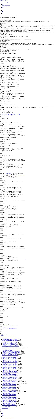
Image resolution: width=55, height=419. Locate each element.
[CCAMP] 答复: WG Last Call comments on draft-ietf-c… (10, 343)
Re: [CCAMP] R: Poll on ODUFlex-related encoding (9, 390)
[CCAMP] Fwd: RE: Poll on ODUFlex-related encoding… (10, 377)
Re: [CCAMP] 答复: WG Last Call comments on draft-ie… (10, 344)
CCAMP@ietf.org (5, 327)
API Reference (8, 5)
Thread (3, 13)
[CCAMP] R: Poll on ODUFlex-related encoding (8, 389)
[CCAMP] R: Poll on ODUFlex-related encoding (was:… (10, 381)
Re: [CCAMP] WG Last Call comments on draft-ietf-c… (9, 356)
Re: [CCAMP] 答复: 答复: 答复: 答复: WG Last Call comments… (11, 352)
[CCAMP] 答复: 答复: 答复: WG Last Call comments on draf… (11, 349)
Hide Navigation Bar (5, 408)
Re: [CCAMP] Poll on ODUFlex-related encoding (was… (10, 371)
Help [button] (2, 4)
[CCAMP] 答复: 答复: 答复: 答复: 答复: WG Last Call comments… (11, 353)
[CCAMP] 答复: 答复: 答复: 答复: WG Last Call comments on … (11, 351)
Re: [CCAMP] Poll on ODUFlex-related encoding (9, 370)
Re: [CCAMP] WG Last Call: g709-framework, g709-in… (10, 342)
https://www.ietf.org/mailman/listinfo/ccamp (10, 325)
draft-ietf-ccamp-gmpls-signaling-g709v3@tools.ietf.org (11, 114)
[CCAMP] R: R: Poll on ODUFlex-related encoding (9, 391)
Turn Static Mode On (7, 6)
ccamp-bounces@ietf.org (8, 173)
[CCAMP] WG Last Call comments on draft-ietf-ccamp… (10, 338)
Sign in (3, 7)
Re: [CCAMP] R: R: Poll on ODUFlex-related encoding (9, 392)
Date (2, 11)
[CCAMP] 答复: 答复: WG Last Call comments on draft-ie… (10, 345)
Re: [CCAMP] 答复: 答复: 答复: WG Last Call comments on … (11, 350)
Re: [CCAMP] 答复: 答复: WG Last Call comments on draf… (10, 346)
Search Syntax (4, 5)
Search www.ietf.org (5, 2)
